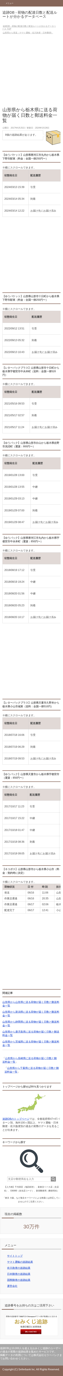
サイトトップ (15, 1255)
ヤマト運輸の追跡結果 (20, 1262)
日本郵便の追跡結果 (18, 1274)
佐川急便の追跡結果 (18, 1268)
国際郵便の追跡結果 (18, 1280)
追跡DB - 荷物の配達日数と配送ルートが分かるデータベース (29, 14)
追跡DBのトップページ (15, 1118)
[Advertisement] (31, 71)
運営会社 (12, 1286)
